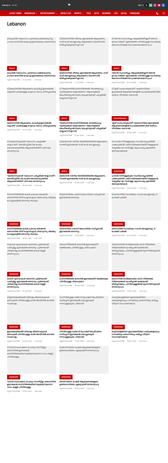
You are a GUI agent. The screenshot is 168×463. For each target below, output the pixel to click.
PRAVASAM (135, 13)
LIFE (116, 13)
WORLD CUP (66, 13)
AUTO (96, 13)
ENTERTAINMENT (47, 13)
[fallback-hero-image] (31, 51)
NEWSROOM (30, 13)
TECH (88, 13)
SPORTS (77, 13)
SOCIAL (124, 13)
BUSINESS (106, 13)
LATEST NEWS (15, 13)
